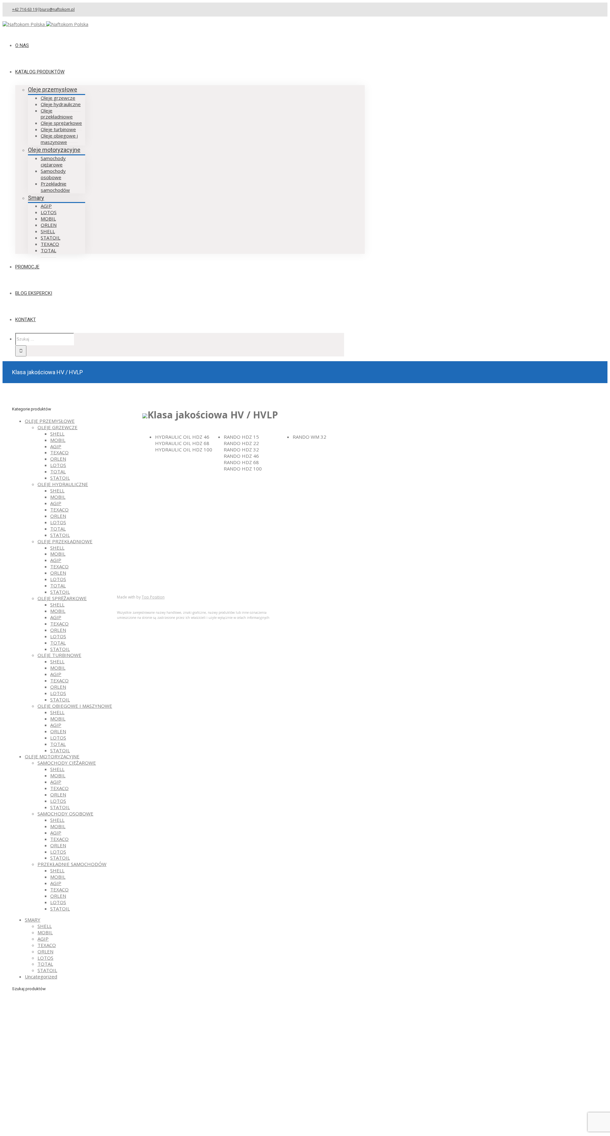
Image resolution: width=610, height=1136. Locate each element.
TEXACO (59, 452)
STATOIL (60, 478)
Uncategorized (41, 976)
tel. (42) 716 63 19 (281, 501)
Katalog (138, 563)
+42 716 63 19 (24, 9)
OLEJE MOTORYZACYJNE (52, 756)
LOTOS (58, 465)
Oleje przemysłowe (52, 89)
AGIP (55, 446)
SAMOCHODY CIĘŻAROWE (66, 763)
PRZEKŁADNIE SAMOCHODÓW (71, 864)
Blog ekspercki (145, 570)
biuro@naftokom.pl (57, 9)
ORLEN (58, 459)
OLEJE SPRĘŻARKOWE (62, 598)
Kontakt (138, 582)
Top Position (153, 597)
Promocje (140, 576)
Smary (36, 197)
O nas (136, 557)
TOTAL (58, 471)
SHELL (57, 433)
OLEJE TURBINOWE (59, 655)
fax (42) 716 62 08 (281, 510)
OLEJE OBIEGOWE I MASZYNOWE (74, 706)
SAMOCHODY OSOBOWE (65, 813)
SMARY (32, 919)
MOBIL (57, 440)
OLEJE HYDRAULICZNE (62, 484)
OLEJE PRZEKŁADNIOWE (64, 541)
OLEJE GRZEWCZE (57, 427)
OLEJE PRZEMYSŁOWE (50, 421)
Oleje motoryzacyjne (54, 149)
